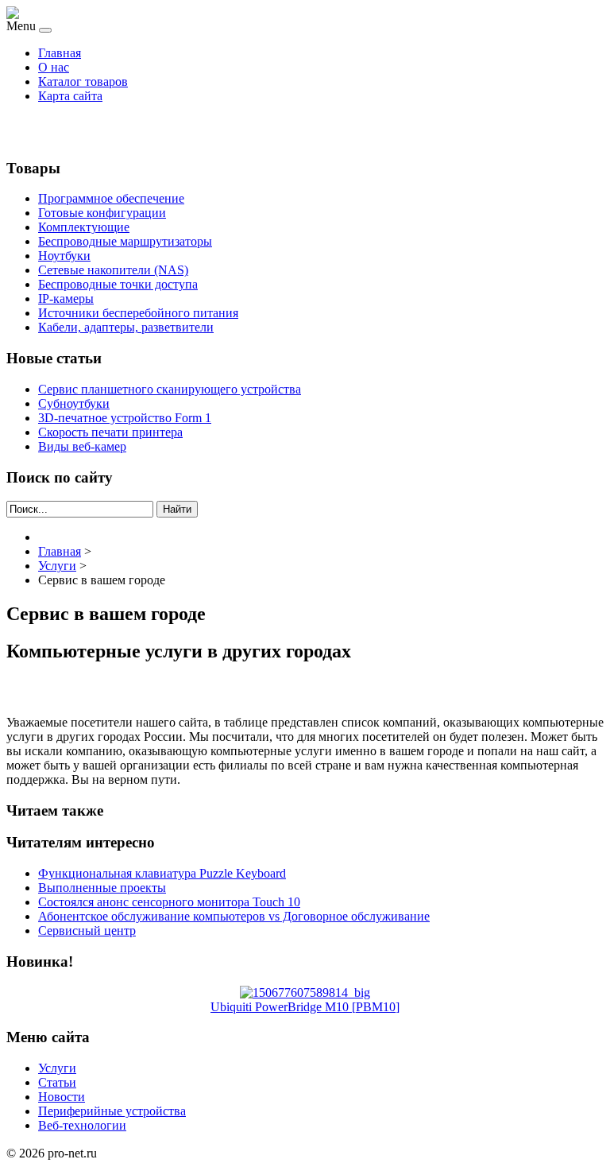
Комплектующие (83, 227)
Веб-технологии (82, 1125)
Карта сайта (70, 96)
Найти (177, 509)
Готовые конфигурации (102, 212)
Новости (61, 1096)
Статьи (57, 1082)
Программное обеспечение (111, 198)
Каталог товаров (83, 81)
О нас (53, 67)
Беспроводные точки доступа (118, 284)
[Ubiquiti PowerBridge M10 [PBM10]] (305, 992)
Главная (59, 53)
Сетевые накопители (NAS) (113, 270)
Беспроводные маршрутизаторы (125, 241)
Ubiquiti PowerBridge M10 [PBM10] (305, 1007)
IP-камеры (66, 298)
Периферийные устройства (112, 1111)
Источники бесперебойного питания (138, 313)
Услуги (57, 1068)
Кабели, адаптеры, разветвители (126, 327)
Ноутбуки (64, 255)
